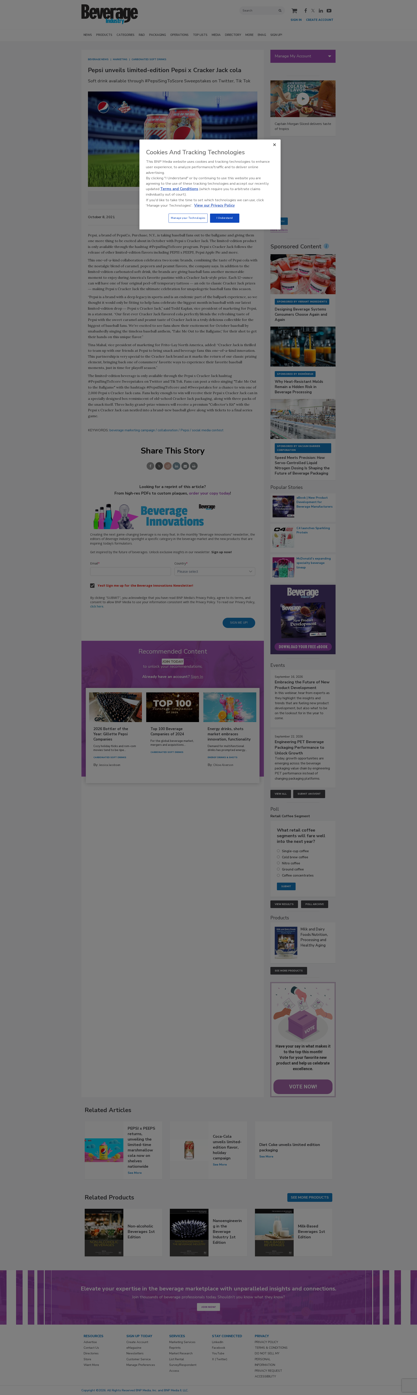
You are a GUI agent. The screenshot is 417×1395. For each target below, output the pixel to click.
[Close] (274, 144)
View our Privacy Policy (214, 205)
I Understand (225, 218)
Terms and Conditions (179, 188)
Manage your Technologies (188, 218)
